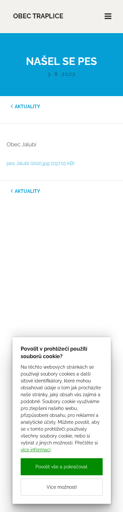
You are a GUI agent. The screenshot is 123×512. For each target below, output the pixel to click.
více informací (36, 449)
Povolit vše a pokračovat (61, 466)
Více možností (62, 487)
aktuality (27, 106)
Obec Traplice (38, 16)
